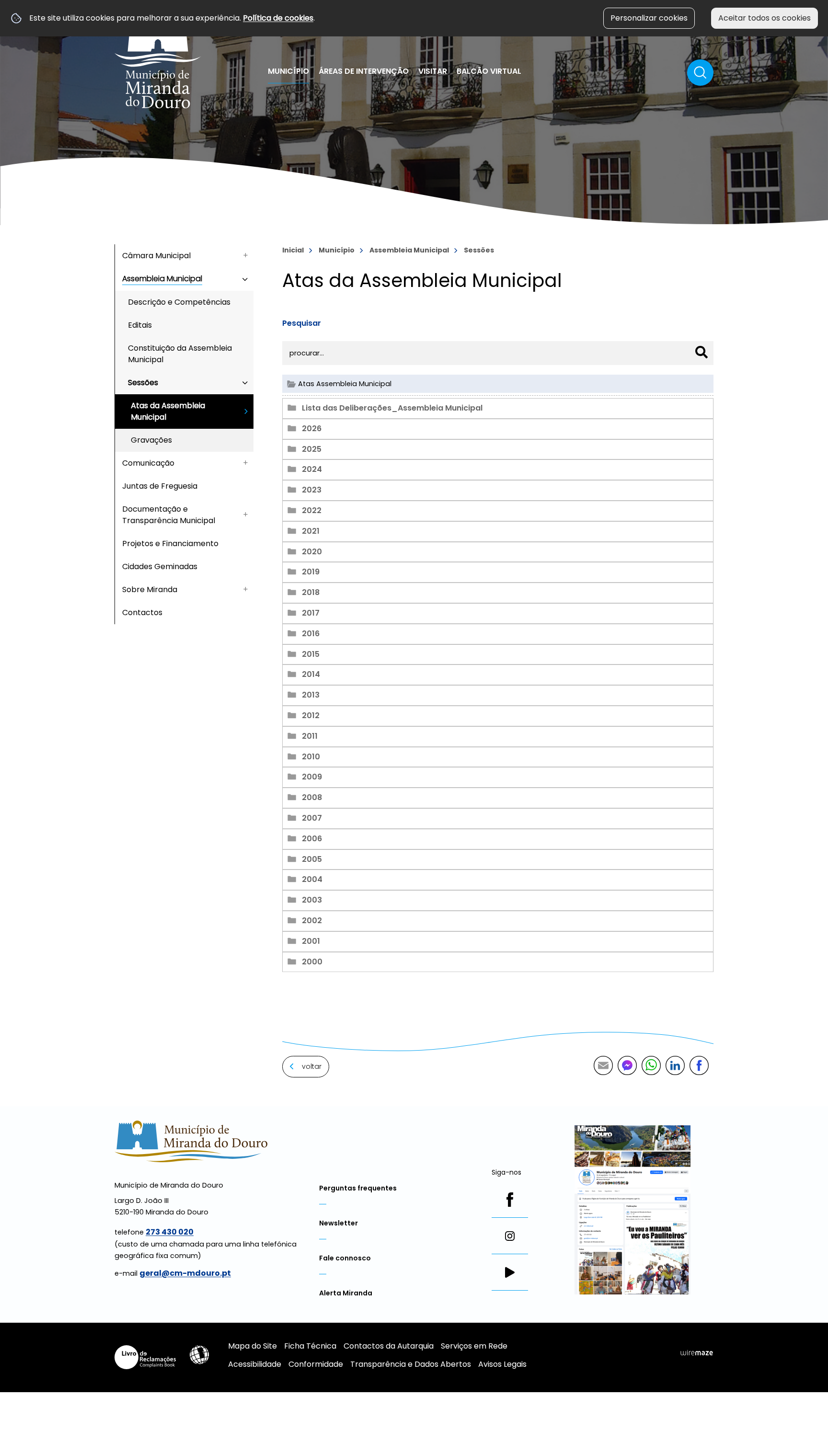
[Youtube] (509, 1272)
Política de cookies (278, 17)
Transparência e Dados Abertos (410, 1364)
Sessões (479, 250)
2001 (311, 941)
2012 (311, 715)
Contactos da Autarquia (389, 1345)
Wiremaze (696, 1353)
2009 (312, 776)
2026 (312, 428)
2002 (312, 920)
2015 (311, 654)
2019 (311, 571)
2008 (312, 797)
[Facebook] (509, 1200)
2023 (312, 489)
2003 (312, 899)
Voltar (312, 1066)
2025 (312, 449)
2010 (311, 756)
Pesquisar (301, 323)
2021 (311, 531)
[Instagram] (509, 1236)
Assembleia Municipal (409, 250)
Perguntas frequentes (358, 1188)
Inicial (293, 250)
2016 (311, 633)
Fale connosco (345, 1258)
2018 (311, 592)
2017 (311, 612)
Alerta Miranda (345, 1293)
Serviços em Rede (474, 1345)
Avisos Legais (502, 1364)
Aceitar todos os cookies (764, 17)
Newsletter (338, 1223)
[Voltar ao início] (158, 59)
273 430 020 (170, 1231)
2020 (312, 551)
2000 (312, 961)
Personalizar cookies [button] (649, 17)
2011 (310, 736)
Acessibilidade (199, 1354)
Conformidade (315, 1364)
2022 (312, 510)
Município (337, 250)
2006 (312, 838)
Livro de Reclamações (145, 1357)
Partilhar (699, 1065)
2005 (312, 859)
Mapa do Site (252, 1345)
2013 (311, 694)
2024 (312, 469)
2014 (311, 674)
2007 (312, 818)
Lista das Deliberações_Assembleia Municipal (392, 407)
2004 (312, 879)
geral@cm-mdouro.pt (185, 1273)
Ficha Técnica (310, 1345)
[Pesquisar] (701, 352)
